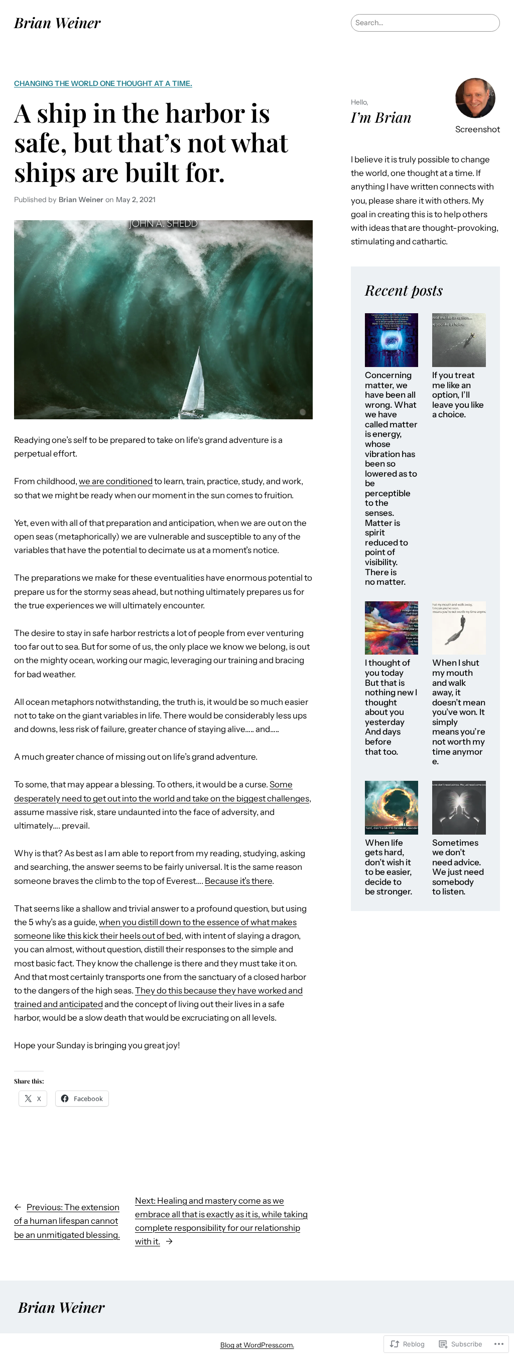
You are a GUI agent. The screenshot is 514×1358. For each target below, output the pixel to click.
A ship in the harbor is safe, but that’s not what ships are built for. (151, 142)
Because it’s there (238, 881)
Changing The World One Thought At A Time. (103, 83)
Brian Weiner (57, 22)
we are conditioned (116, 481)
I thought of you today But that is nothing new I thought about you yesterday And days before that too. (391, 707)
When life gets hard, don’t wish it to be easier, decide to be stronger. (389, 867)
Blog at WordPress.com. (257, 1345)
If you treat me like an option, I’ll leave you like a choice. (458, 395)
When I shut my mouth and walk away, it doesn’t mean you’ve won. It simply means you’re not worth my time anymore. (458, 712)
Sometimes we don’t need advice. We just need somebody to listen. (458, 867)
